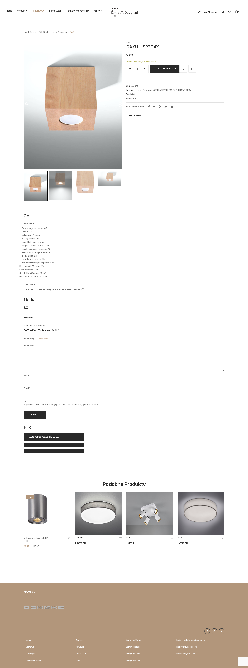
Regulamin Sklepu (34, 661)
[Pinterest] (160, 106)
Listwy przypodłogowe (186, 647)
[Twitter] (154, 106)
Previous (24, 187)
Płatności (30, 654)
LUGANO (79, 537)
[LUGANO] (98, 513)
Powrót (137, 115)
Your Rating (29, 339)
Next (121, 187)
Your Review (29, 346)
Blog (78, 661)
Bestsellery (81, 654)
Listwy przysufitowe (185, 654)
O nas (28, 640)
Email (27, 388)
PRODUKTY (22, 11)
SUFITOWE (43, 32)
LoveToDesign (30, 32)
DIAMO (180, 537)
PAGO (128, 537)
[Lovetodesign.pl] (124, 11)
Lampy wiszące (133, 647)
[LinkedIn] (172, 106)
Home (9, 11)
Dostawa (30, 647)
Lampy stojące (133, 661)
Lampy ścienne (133, 654)
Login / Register (210, 12)
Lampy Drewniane (59, 32)
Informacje (55, 11)
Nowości (80, 647)
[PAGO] (149, 513)
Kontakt (98, 11)
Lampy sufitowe (133, 640)
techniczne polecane (33, 538)
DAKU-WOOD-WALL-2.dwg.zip (44, 437)
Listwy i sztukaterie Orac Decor (190, 640)
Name (27, 375)
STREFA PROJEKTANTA (78, 11)
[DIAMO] (201, 513)
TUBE (45, 538)
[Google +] (165, 106)
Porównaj (192, 69)
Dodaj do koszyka (166, 69)
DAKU (72, 32)
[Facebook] (149, 106)
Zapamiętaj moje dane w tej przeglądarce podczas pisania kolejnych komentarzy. (61, 404)
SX (138, 98)
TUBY (188, 90)
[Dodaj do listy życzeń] (183, 69)
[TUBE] (47, 513)
